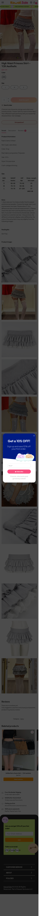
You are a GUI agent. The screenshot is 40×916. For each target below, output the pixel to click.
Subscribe (20, 471)
